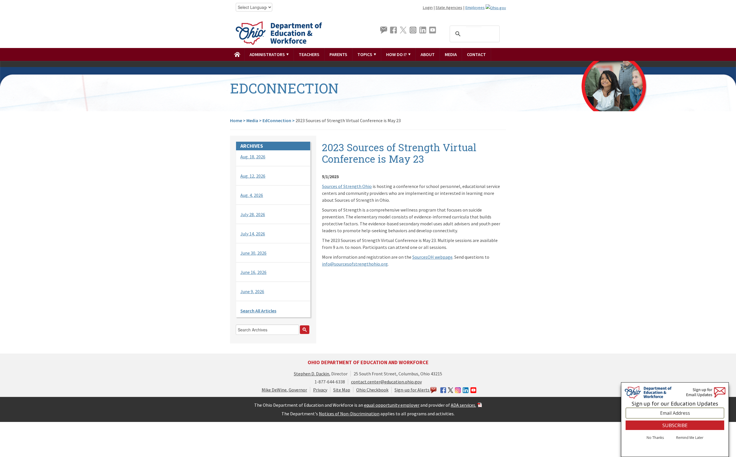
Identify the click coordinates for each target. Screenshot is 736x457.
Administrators (268, 54)
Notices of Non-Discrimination (349, 413)
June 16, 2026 (253, 272)
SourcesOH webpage (432, 257)
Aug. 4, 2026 (251, 195)
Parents (338, 54)
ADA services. (463, 405)
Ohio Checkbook (372, 390)
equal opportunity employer (391, 405)
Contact (476, 54)
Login (428, 7)
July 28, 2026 (252, 214)
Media (451, 54)
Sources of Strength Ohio (347, 186)
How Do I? (397, 54)
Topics (365, 54)
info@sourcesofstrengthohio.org (355, 264)
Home (236, 120)
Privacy (320, 390)
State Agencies (449, 7)
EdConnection (276, 120)
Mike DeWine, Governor (284, 390)
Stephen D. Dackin (311, 374)
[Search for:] (273, 331)
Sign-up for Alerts (412, 390)
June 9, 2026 (252, 291)
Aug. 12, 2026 (252, 176)
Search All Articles (258, 311)
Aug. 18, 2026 (252, 157)
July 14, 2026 (252, 234)
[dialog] (675, 419)
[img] (237, 54)
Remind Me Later (690, 437)
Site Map (341, 390)
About (428, 54)
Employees (475, 7)
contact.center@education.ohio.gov (386, 382)
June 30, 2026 (253, 253)
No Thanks (655, 437)
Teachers (309, 54)
